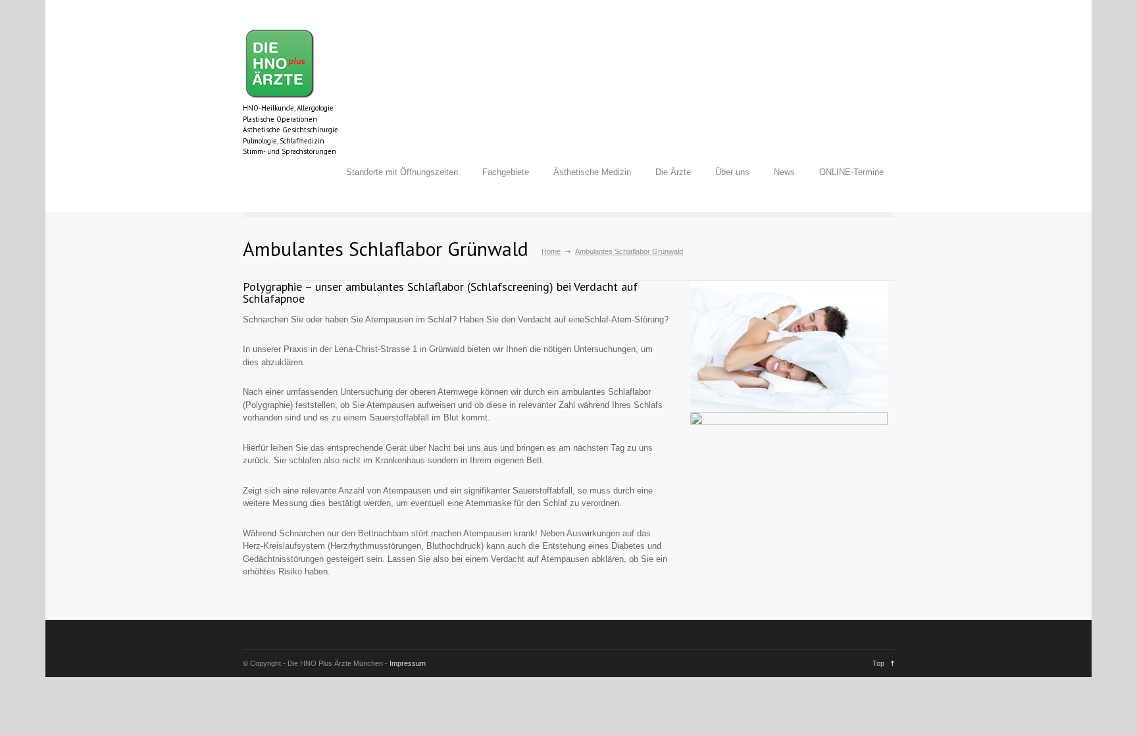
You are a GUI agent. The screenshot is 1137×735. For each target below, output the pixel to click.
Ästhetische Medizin (592, 172)
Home (551, 251)
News (784, 172)
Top (878, 663)
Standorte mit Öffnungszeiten (402, 172)
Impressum (408, 663)
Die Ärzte (673, 172)
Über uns (732, 172)
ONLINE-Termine (851, 172)
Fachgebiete (505, 172)
